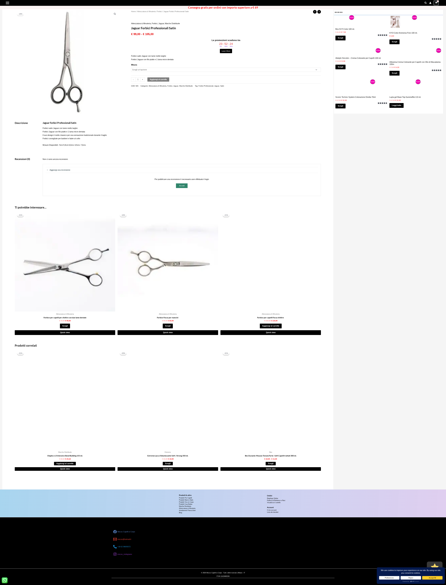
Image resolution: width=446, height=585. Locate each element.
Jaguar (161, 23)
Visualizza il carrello (273, 502)
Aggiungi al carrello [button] (270, 326)
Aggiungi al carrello (158, 79)
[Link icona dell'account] (430, 3)
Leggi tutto (396, 109)
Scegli (65, 326)
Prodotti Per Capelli (185, 498)
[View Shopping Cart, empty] (436, 3)
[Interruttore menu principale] (7, 3)
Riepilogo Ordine (272, 498)
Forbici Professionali (205, 86)
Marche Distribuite (172, 23)
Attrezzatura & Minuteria (146, 11)
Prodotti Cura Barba (185, 504)
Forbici (159, 11)
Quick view (65, 332)
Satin (222, 86)
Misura (134, 65)
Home (133, 11)
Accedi (181, 186)
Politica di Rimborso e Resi (276, 500)
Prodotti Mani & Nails (186, 500)
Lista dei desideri (272, 512)
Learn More (226, 51)
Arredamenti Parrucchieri (187, 510)
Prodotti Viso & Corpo (186, 502)
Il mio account (272, 510)
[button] (426, 3)
